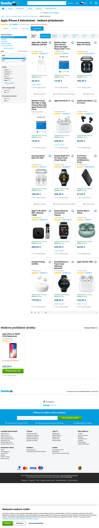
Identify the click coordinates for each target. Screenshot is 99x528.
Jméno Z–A (93, 36)
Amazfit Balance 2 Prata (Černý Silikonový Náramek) (61, 265)
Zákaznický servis (50, 8)
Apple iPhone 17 (5, 433)
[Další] (96, 312)
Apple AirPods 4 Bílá (85, 262)
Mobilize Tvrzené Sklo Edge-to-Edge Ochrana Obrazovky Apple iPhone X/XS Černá (39, 105)
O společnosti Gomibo (58, 450)
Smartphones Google (32, 440)
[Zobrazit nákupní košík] (96, 3)
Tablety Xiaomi (56, 437)
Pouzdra (80, 433)
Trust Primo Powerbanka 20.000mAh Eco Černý (83, 159)
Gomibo (55, 447)
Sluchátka (80, 440)
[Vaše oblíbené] (91, 3)
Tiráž (37, 480)
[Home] (3, 8)
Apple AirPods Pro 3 (62, 101)
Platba (2, 450)
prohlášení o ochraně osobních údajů (13, 518)
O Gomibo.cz (24, 480)
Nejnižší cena (65, 36)
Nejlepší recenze (54, 36)
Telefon (10, 8)
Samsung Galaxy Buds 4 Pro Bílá (38, 157)
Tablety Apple (55, 433)
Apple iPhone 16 (5, 435)
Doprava (3, 455)
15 (45, 312)
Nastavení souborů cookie (47, 480)
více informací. (68, 477)
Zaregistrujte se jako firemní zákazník (36, 451)
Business (39, 8)
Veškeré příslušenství (45, 16)
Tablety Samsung (56, 435)
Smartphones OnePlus (32, 437)
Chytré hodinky (82, 442)
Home (2, 16)
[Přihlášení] (77, 3)
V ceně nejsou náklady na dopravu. (69, 475)
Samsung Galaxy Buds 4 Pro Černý (83, 43)
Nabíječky (80, 437)
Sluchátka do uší (82, 439)
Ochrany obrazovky (83, 435)
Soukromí (32, 480)
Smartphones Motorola (32, 439)
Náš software (55, 451)
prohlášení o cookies (32, 518)
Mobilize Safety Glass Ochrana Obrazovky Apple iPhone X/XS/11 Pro (62, 45)
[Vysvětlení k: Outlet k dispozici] (14, 87)
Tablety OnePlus (56, 440)
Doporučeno (45, 36)
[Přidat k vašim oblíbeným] (50, 42)
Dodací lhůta (4, 453)
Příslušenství (20, 8)
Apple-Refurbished (16, 16)
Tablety (30, 8)
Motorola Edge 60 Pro (6, 442)
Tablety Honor (56, 439)
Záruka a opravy (5, 458)
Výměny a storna (5, 456)
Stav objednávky (5, 451)
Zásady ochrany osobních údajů (60, 453)
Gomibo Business (31, 450)
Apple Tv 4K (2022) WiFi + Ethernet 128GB (39, 213)
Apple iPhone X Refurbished (30, 16)
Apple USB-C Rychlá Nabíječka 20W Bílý (39, 43)
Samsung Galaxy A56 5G (7, 439)
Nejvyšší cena (75, 36)
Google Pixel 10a (5, 440)
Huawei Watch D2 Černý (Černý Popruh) (61, 213)
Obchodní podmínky (61, 480)
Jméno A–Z (84, 36)
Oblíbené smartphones (9, 431)
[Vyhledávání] (64, 3)
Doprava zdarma (41, 87)
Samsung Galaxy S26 (6, 437)
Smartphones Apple (31, 433)
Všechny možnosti (8, 48)
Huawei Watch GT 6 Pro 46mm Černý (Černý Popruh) (61, 158)
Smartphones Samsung (32, 435)
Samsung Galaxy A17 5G (7, 444)
